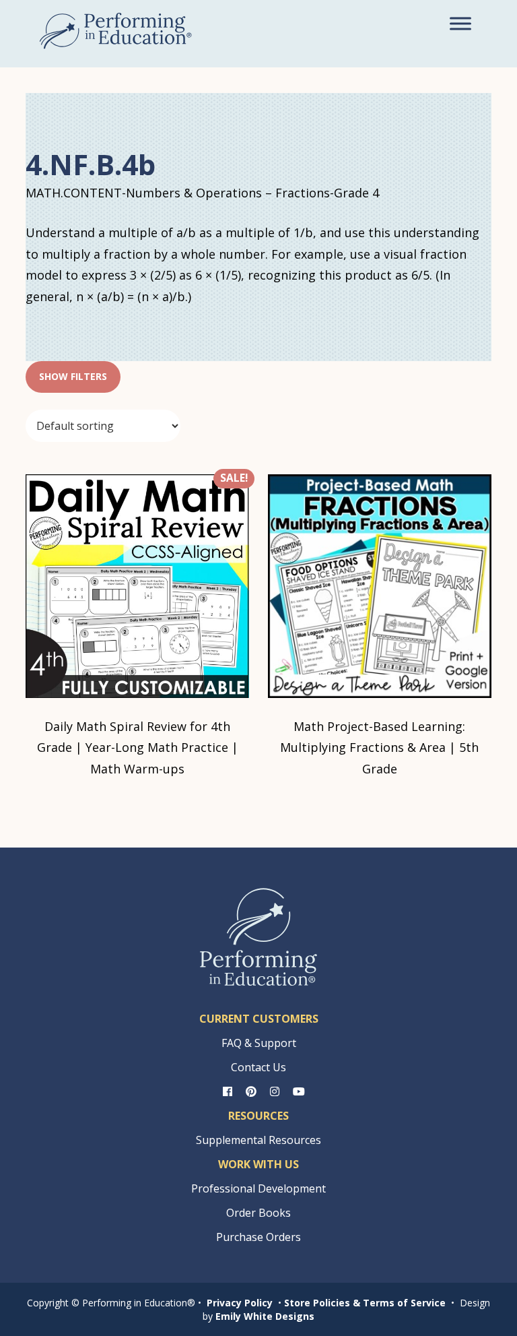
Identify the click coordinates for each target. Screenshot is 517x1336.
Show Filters (73, 376)
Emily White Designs (264, 1316)
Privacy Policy (240, 1302)
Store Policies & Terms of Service (365, 1302)
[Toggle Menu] (460, 23)
